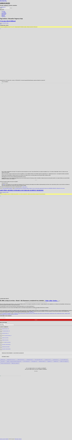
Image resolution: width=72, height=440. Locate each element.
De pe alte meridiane (64, 359)
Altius (38, 313)
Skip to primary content (3, 0)
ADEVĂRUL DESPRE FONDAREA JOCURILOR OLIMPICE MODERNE (22, 190)
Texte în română (4, 12)
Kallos (46, 188)
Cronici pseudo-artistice (6, 188)
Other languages (4, 14)
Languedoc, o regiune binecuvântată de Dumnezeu (13, 361)
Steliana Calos (59, 188)
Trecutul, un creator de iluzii (5, 363)
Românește (10, 188)
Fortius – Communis (65, 313)
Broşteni (41, 313)
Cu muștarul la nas (5, 313)
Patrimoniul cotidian (42, 361)
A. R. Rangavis (15, 313)
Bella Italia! (3, 359)
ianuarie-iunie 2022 (42, 188)
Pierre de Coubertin (7, 314)
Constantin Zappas (51, 313)
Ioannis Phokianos (2, 314)
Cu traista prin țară (55, 359)
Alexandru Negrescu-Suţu (19, 188)
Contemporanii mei (29, 359)
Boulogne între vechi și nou (11, 359)
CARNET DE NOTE (20, 359)
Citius (43, 313)
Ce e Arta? (33, 188)
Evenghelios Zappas (59, 313)
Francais (3, 361)
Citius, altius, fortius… (51, 300)
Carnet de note (4, 16)
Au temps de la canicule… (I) (5, 333)
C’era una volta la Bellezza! (8, 21)
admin (7, 192)
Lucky (48, 188)
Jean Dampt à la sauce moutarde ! (6, 346)
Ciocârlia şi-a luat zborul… (5, 337)
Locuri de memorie (26, 361)
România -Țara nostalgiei (64, 361)
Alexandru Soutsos (35, 313)
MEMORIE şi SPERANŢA (52, 188)
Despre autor (3, 11)
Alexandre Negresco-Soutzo (21, 313)
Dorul (55, 313)
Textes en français (4, 13)
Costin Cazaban (37, 188)
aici (3, 184)
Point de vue (12, 314)
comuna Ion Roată (46, 313)
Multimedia (3, 15)
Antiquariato (24, 188)
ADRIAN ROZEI (5, 3)
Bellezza (27, 188)
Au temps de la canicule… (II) (5, 328)
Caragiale (30, 188)
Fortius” (69, 313)
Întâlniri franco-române (15, 363)
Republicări (49, 361)
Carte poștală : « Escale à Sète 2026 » (6, 344)
